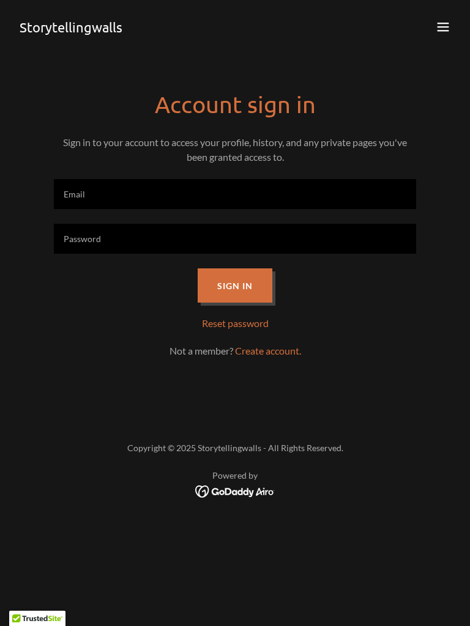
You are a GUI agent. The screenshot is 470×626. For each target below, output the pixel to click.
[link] (71, 28)
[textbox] (235, 194)
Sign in (235, 286)
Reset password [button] (235, 323)
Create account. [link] (268, 350)
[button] (443, 27)
